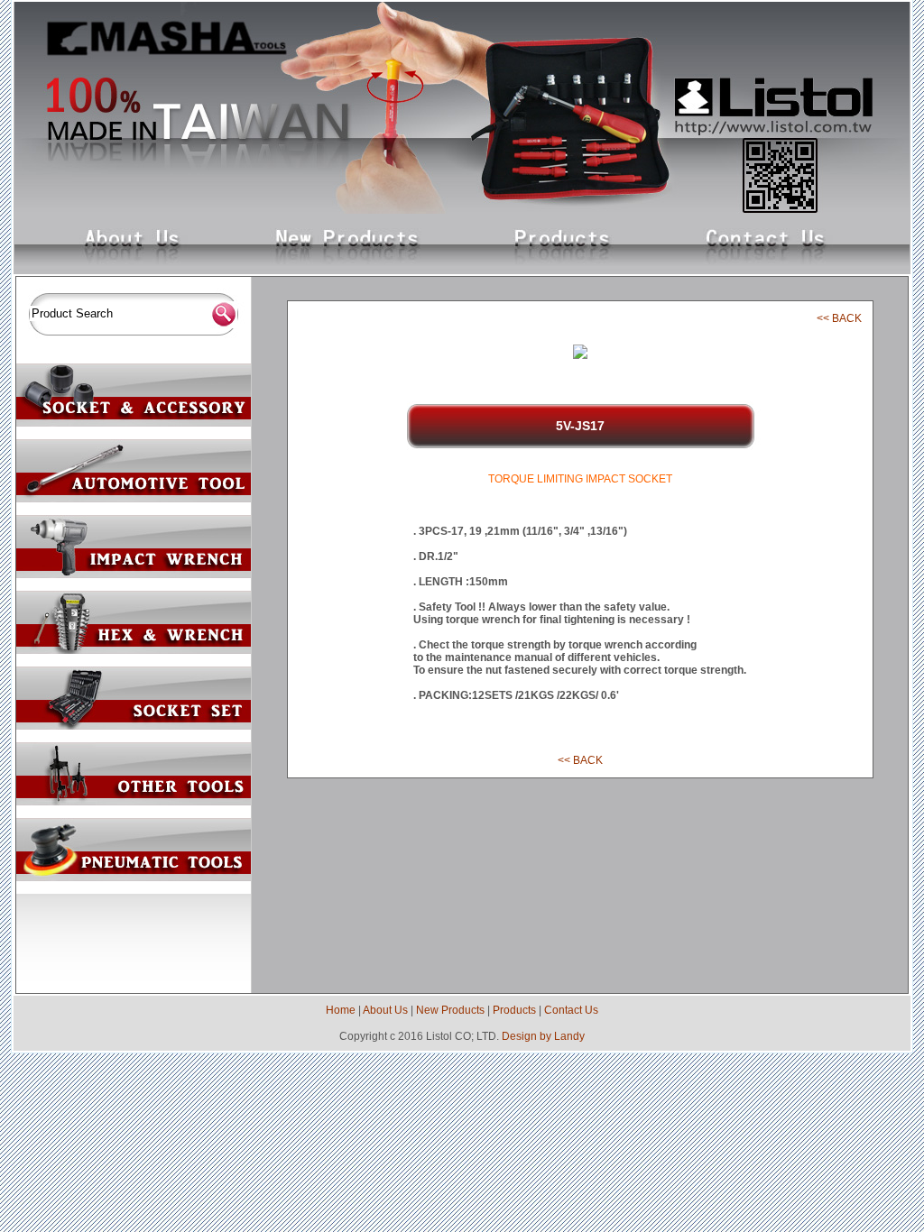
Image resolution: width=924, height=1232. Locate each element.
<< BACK (839, 318)
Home (341, 1010)
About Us (385, 1010)
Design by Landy (543, 1036)
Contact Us (571, 1010)
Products (514, 1010)
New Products (450, 1010)
